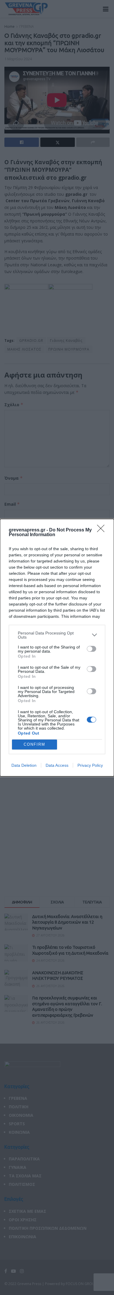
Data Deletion (24, 765)
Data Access (57, 765)
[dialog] (57, 647)
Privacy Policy (90, 765)
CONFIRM (34, 744)
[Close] (102, 530)
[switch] (91, 649)
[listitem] (57, 635)
